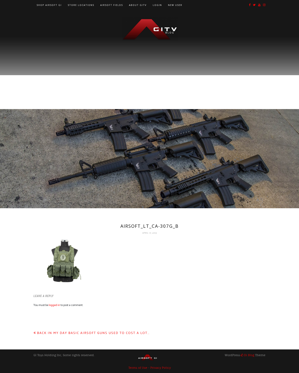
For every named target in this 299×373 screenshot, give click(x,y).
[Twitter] (254, 5)
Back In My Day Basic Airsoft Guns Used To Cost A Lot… (93, 333)
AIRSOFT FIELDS (111, 5)
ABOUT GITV (138, 5)
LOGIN (157, 5)
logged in (54, 305)
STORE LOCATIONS (81, 5)
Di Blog (248, 355)
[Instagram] (264, 5)
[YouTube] (259, 5)
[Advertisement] (149, 71)
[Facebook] (250, 5)
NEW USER (175, 5)
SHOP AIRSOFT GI (49, 5)
